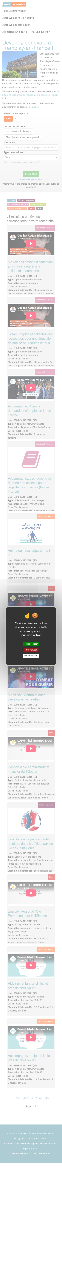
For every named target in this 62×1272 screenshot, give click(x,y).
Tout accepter (31, 644)
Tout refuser (31, 650)
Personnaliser (31, 656)
